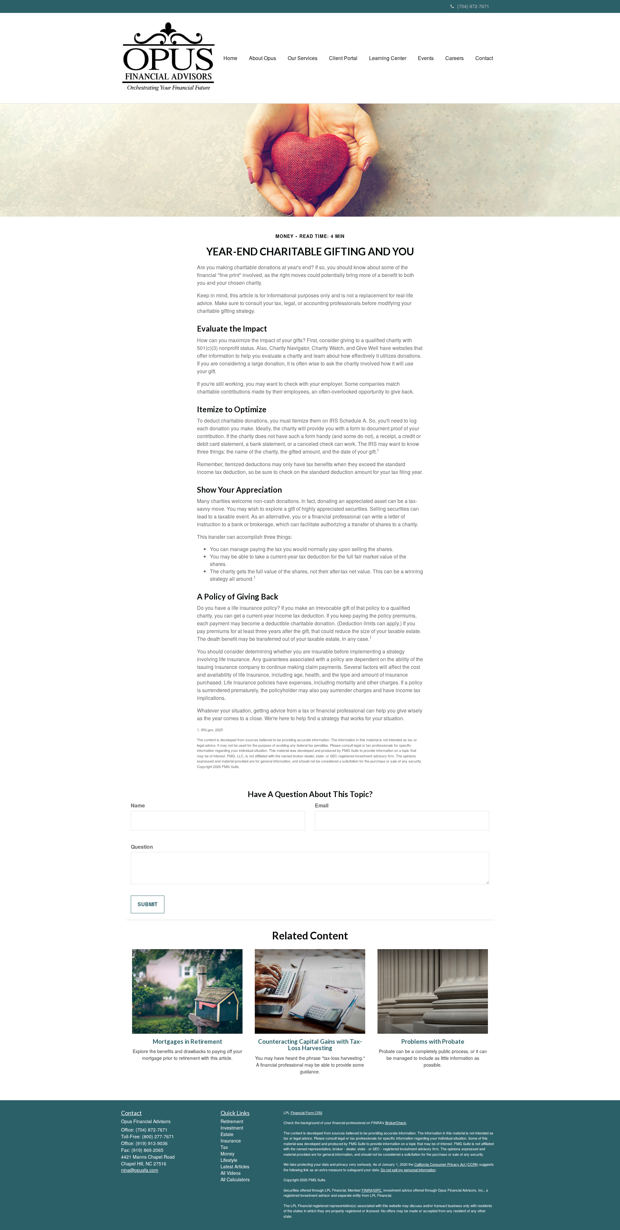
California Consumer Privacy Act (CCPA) (446, 1164)
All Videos (231, 1173)
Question (142, 846)
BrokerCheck (395, 1122)
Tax (224, 1147)
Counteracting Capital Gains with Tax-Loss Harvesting (310, 1045)
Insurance (231, 1140)
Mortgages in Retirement (187, 1041)
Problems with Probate (432, 1041)
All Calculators (235, 1179)
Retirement (232, 1121)
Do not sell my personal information (408, 1169)
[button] (262, 58)
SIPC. (377, 1190)
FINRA (367, 1190)
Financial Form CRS (306, 1112)
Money (227, 1153)
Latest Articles (235, 1166)
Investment (232, 1127)
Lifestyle (229, 1160)
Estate (227, 1134)
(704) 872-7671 (473, 6)
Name (138, 805)
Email (321, 805)
